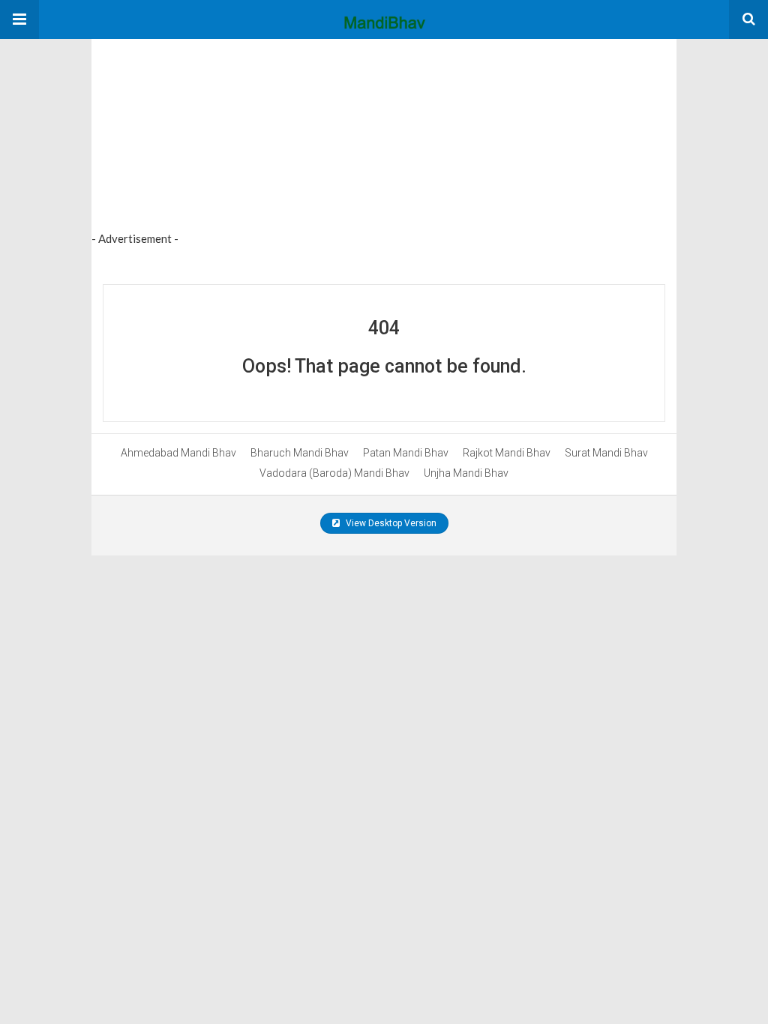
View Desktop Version (390, 523)
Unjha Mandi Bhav (466, 473)
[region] (204, 132)
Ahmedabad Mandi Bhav (178, 453)
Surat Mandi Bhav (606, 453)
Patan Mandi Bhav (405, 453)
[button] (19, 19)
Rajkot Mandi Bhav (506, 453)
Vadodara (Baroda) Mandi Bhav (335, 473)
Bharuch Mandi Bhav (299, 453)
